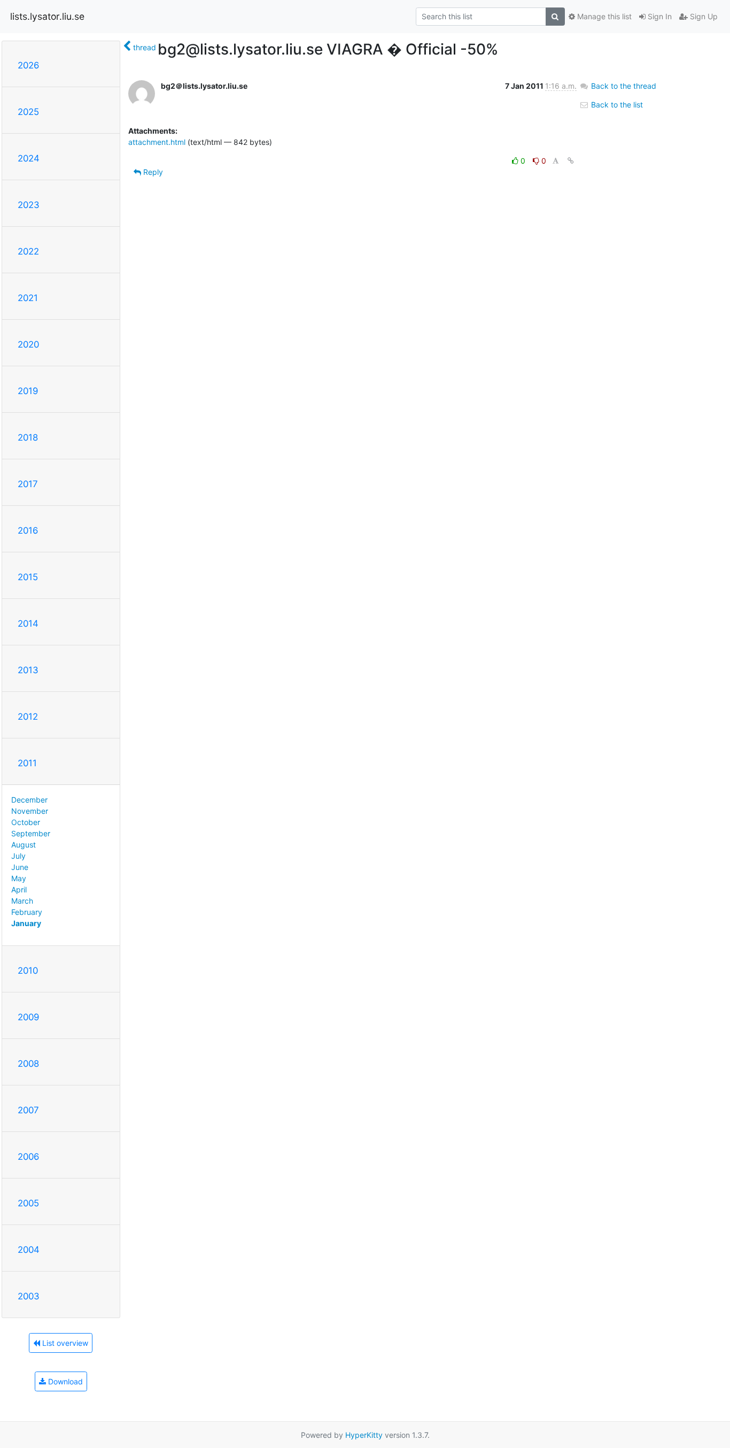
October (25, 822)
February (26, 911)
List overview (64, 1342)
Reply (152, 171)
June (19, 867)
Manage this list (603, 16)
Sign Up (703, 16)
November (29, 810)
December (29, 799)
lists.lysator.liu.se (47, 16)
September (30, 833)
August (23, 844)
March (22, 900)
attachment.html (156, 142)
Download (64, 1381)
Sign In (659, 16)
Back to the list (616, 104)
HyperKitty (364, 1434)
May (18, 878)
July (18, 855)
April (19, 889)
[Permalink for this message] (571, 160)
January (26, 923)
